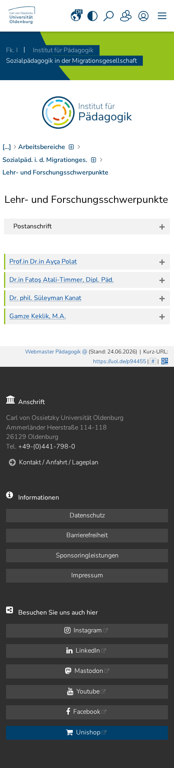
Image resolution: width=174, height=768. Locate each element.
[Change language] (76, 16)
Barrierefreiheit (87, 535)
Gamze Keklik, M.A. (37, 316)
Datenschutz (87, 515)
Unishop (87, 732)
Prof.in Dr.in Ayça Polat (43, 261)
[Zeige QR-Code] (164, 360)
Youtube (87, 691)
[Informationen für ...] (126, 16)
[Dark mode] (92, 16)
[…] (6, 147)
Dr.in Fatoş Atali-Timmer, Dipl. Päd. (61, 279)
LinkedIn (87, 650)
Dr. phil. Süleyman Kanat (45, 298)
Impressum (87, 575)
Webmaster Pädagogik (53, 351)
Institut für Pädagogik (63, 50)
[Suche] (109, 16)
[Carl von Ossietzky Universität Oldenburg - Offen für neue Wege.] (21, 16)
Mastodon (88, 670)
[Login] (143, 16)
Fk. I (12, 50)
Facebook (86, 711)
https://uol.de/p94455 (119, 361)
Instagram (87, 630)
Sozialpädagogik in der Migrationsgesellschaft (71, 60)
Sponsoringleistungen (87, 555)
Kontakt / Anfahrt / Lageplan (58, 462)
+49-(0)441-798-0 (46, 446)
